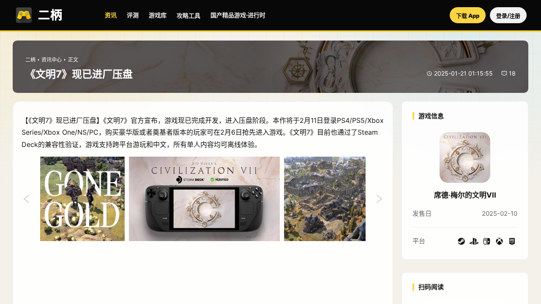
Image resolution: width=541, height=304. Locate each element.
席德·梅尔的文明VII (465, 195)
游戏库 (158, 15)
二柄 (30, 60)
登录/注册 (508, 15)
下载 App (467, 15)
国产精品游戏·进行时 (237, 15)
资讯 (111, 15)
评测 (133, 15)
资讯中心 (51, 60)
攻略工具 (188, 15)
